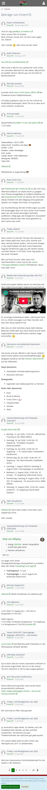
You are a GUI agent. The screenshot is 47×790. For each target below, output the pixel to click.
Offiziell (4, 166)
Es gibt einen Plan (9, 429)
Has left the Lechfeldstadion (13, 62)
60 (34, 770)
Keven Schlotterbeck (16, 22)
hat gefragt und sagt (24, 566)
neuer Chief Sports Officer (25, 92)
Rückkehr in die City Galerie (26, 122)
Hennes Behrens (14, 133)
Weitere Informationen (10, 787)
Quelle (30, 624)
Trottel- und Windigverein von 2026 (22, 702)
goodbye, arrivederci (21, 31)
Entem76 (10, 25)
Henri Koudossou (14, 501)
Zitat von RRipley (12, 539)
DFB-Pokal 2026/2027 (16, 654)
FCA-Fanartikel (13, 114)
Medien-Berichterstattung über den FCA (24, 275)
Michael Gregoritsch (15, 585)
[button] (3, 3)
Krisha (18, 544)
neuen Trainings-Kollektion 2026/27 (19, 263)
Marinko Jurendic (14, 83)
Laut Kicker (6, 644)
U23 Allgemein (13, 602)
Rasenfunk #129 (12, 197)
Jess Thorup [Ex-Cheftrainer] (19, 677)
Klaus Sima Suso (14, 180)
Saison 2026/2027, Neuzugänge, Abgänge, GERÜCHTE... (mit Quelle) (22, 633)
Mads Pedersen (13, 53)
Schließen (25, 787)
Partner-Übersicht (33, 358)
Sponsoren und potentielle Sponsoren (23, 344)
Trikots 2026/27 (13, 229)
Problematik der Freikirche (16, 188)
